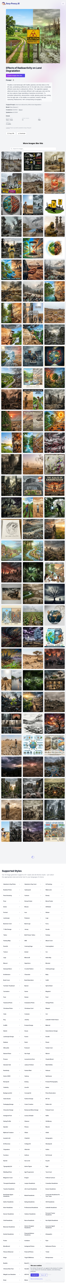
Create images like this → (15, 75)
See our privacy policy (37, 1279)
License (8, 127)
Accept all (35, 1275)
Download (22, 133)
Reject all (43, 1275)
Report (20, 109)
